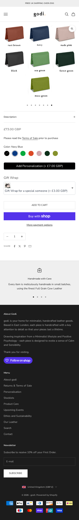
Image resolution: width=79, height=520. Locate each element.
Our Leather (10, 422)
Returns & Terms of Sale (18, 385)
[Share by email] (29, 246)
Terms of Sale (30, 138)
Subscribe (15, 473)
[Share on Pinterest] (24, 246)
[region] (39, 279)
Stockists (9, 398)
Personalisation (12, 392)
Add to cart (40, 205)
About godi (10, 379)
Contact (8, 434)
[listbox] (39, 188)
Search (7, 428)
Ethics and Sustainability (18, 416)
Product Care (11, 404)
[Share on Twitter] (19, 246)
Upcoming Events (14, 410)
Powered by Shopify (46, 495)
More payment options (40, 225)
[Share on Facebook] (14, 246)
